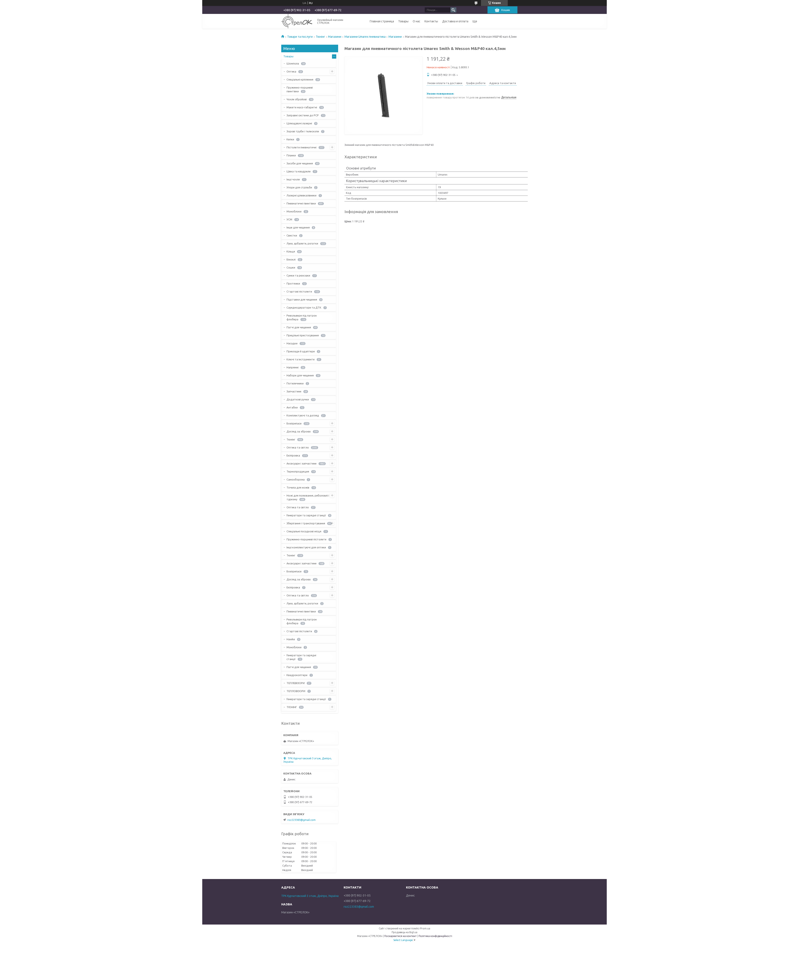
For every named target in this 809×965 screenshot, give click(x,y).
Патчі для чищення (299, 327)
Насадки (292, 343)
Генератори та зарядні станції (306, 515)
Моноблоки (294, 211)
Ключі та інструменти (301, 359)
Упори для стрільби (299, 187)
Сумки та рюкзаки (298, 275)
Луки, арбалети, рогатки (302, 243)
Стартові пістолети (299, 291)
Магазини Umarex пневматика (365, 36)
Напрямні (293, 367)
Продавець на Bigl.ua (404, 932)
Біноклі (291, 259)
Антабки (292, 407)
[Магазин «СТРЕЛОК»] (296, 21)
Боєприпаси (294, 423)
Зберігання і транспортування (306, 523)
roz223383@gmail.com (301, 819)
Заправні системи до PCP (303, 115)
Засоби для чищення (300, 163)
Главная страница (382, 21)
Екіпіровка (293, 455)
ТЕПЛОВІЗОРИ (296, 691)
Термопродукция (298, 471)
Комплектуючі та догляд (303, 415)
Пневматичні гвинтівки (301, 203)
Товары (403, 21)
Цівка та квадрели (299, 171)
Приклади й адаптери (301, 351)
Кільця (291, 251)
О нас (416, 21)
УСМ (289, 219)
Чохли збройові (297, 99)
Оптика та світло (298, 447)
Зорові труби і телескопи (303, 131)
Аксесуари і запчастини (301, 463)
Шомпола (293, 63)
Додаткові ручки (298, 399)
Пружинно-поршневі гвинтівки (300, 89)
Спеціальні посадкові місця (304, 531)
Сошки (291, 267)
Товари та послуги (300, 36)
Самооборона (296, 479)
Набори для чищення (300, 375)
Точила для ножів (298, 487)
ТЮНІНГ (292, 707)
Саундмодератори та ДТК (304, 307)
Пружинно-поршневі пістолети (306, 539)
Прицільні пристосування (303, 335)
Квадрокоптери (297, 675)
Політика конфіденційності (435, 936)
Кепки (290, 139)
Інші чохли (293, 179)
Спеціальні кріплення (300, 79)
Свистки (292, 235)
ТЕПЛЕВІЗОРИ (296, 683)
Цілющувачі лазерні (299, 123)
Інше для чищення (298, 227)
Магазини (334, 36)
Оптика (291, 71)
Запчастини (294, 391)
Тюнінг (320, 36)
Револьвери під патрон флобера (302, 317)
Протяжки (293, 283)
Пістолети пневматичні (301, 147)
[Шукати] (453, 9)
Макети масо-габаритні (302, 107)
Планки (291, 155)
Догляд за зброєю (299, 431)
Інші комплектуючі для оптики (306, 547)
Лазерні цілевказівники (301, 195)
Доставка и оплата (455, 21)
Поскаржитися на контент (400, 936)
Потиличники (295, 383)
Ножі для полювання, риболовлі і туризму (308, 497)
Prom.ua (425, 928)
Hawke (291, 639)
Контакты (431, 21)
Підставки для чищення (302, 299)
